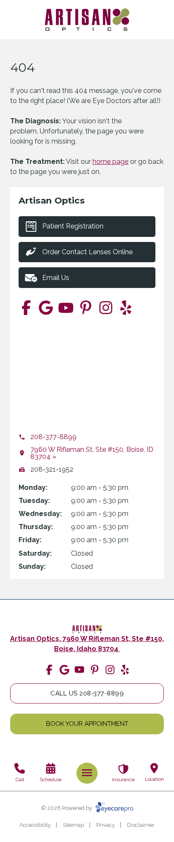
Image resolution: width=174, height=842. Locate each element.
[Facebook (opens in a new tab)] (26, 307)
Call (20, 779)
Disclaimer (141, 825)
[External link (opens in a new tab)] (45, 307)
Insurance (123, 779)
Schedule (51, 779)
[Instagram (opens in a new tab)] (105, 307)
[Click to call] (19, 768)
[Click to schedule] (51, 768)
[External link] (87, 629)
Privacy (105, 825)
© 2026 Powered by (67, 808)
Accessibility (35, 825)
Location (154, 779)
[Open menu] (87, 773)
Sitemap (73, 825)
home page (110, 162)
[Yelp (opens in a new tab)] (125, 307)
